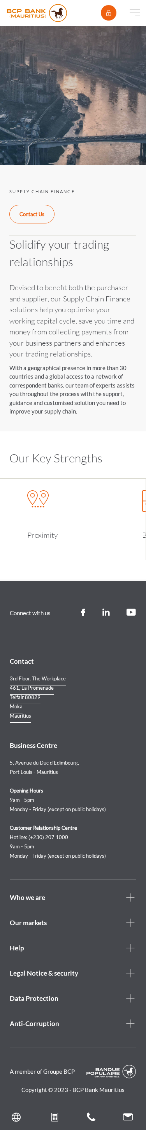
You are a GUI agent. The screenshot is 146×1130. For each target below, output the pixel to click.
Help (17, 948)
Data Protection (34, 998)
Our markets (28, 923)
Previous (107, 503)
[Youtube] (131, 612)
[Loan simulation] (54, 1118)
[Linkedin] (106, 612)
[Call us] (91, 1118)
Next (121, 503)
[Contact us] (128, 1117)
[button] (18, 1117)
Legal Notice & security (44, 973)
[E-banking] (108, 13)
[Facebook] (83, 612)
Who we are (27, 897)
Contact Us (31, 214)
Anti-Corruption (34, 1023)
